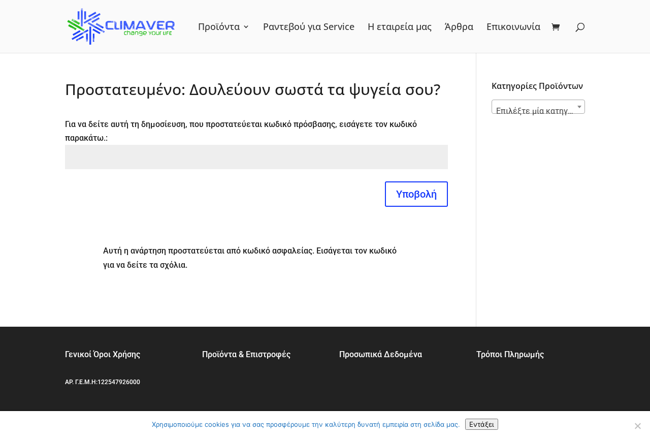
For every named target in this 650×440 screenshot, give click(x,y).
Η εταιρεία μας (400, 28)
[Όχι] (637, 426)
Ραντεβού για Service (308, 28)
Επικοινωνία (513, 28)
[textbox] (538, 111)
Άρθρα (459, 28)
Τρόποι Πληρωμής (510, 354)
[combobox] (538, 107)
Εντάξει (481, 424)
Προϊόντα (219, 28)
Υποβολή (416, 194)
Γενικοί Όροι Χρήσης (102, 354)
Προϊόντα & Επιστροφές (246, 354)
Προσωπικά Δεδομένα (380, 354)
